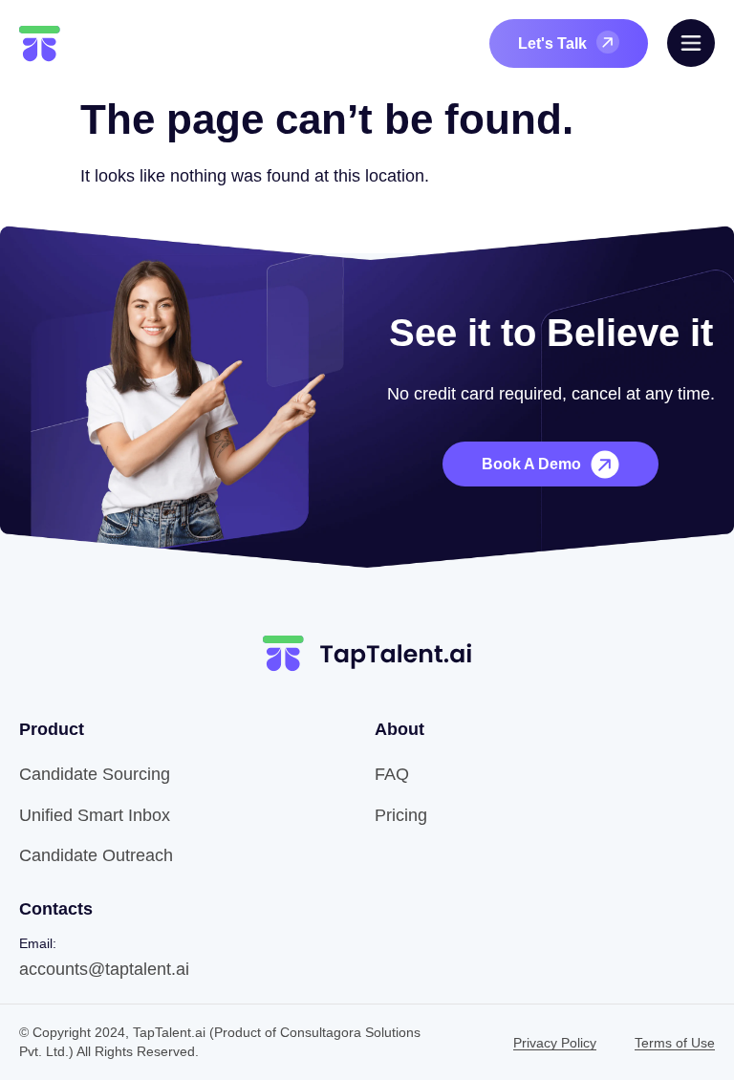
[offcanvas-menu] (691, 43)
